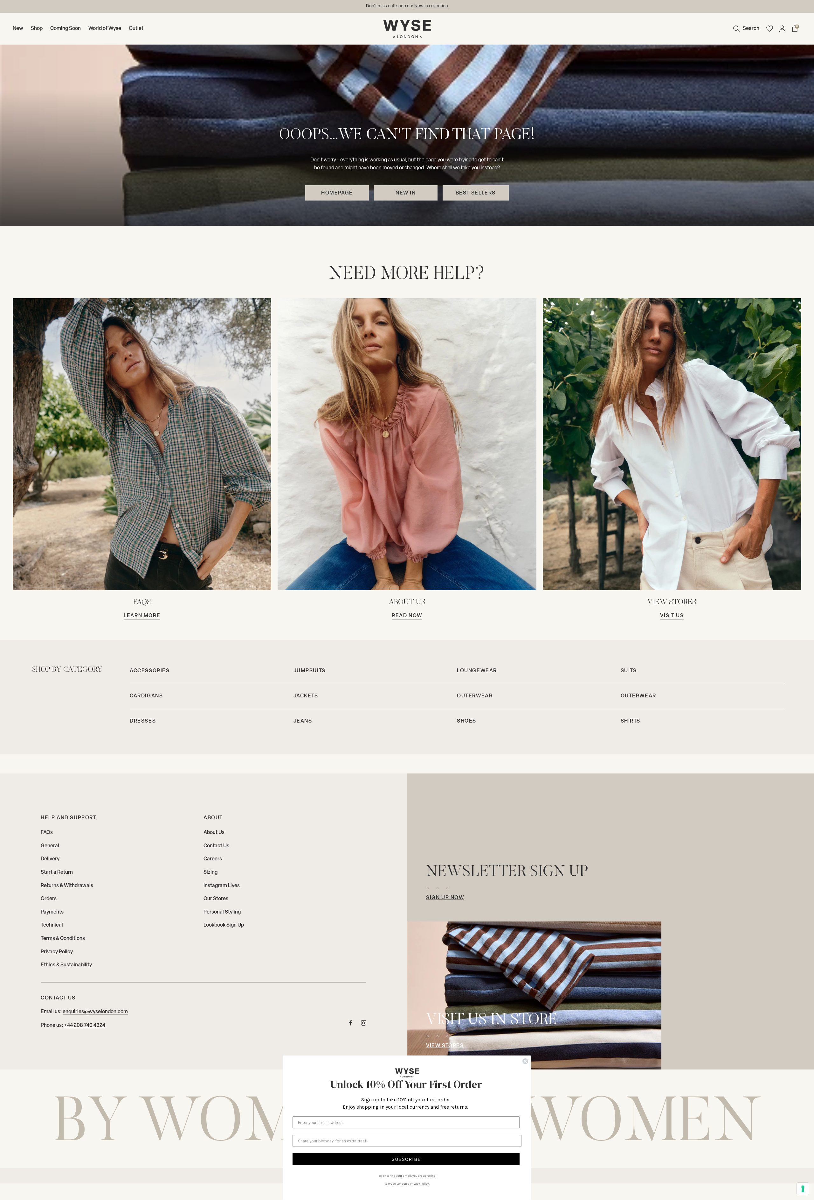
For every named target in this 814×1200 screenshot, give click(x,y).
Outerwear (475, 696)
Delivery (50, 859)
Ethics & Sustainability (66, 965)
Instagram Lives (222, 885)
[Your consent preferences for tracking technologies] (803, 1189)
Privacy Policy (57, 952)
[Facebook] (350, 1024)
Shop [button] (37, 28)
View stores (445, 1045)
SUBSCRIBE (406, 1159)
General (50, 846)
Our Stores (216, 898)
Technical (52, 925)
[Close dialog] (525, 1061)
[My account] (782, 28)
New (18, 28)
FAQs (47, 832)
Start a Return (57, 872)
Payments (52, 912)
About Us (214, 832)
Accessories (150, 671)
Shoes (466, 721)
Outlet (136, 28)
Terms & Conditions (63, 938)
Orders (49, 898)
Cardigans (146, 696)
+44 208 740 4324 (84, 1025)
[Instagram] (363, 1024)
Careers (213, 859)
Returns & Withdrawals (67, 885)
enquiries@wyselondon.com (430, 6)
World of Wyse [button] (104, 28)
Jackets (305, 696)
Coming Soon (65, 28)
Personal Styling (222, 912)
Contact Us (216, 846)
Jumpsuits (309, 671)
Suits (629, 671)
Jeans (302, 721)
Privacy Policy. (420, 1184)
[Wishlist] (769, 28)
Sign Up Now (445, 897)
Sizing (210, 872)
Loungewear (477, 671)
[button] (744, 28)
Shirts (631, 721)
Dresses (143, 721)
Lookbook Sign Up (224, 925)
